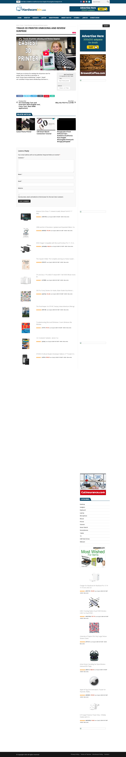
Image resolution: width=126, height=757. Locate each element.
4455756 (44, 216)
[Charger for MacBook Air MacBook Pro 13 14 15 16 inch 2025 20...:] (94, 577)
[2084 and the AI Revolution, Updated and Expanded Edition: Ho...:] (26, 233)
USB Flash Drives (85, 539)
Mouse (82, 519)
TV (81, 536)
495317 (87, 669)
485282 (44, 230)
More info (66, 216)
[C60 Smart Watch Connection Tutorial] (46, 124)
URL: (61, 78)
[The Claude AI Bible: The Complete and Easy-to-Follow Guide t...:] (26, 265)
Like (74, 32)
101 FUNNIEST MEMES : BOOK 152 (47, 338)
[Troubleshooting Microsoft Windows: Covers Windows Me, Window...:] (26, 328)
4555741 (88, 591)
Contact (106, 754)
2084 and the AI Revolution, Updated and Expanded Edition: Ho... (55, 227)
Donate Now (94, 18)
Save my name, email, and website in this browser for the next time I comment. (41, 197)
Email (20, 181)
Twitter (27, 96)
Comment (21, 158)
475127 (87, 642)
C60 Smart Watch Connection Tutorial (44, 133)
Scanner (82, 524)
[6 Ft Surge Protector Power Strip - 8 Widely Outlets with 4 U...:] (94, 707)
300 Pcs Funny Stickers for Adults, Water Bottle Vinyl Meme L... (55, 290)
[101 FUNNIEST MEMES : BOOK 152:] (26, 344)
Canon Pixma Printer (23, 132)
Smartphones (54, 18)
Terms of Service (86, 754)
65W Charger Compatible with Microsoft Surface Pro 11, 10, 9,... (55, 243)
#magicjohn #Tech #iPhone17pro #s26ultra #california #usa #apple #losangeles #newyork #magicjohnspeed (65, 137)
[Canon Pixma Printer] (25, 124)
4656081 (88, 695)
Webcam (82, 542)
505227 (44, 262)
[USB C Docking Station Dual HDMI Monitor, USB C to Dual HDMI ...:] (94, 603)
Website (20, 188)
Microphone (83, 516)
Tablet (82, 533)
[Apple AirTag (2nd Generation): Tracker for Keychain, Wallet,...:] (94, 681)
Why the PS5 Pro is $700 (64, 102)
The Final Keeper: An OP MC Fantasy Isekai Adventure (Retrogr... (55, 306)
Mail (53, 96)
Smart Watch (66, 18)
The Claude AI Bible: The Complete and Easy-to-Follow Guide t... (55, 259)
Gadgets (35, 18)
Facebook (20, 96)
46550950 (88, 720)
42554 (43, 357)
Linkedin (34, 96)
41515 (43, 327)
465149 (44, 310)
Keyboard (83, 510)
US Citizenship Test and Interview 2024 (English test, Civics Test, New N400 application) (29, 104)
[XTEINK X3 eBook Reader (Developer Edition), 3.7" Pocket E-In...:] (26, 360)
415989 (44, 280)
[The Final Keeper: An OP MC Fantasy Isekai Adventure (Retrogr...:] (26, 312)
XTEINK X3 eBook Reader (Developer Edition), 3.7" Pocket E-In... (55, 354)
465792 (44, 294)
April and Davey (68, 74)
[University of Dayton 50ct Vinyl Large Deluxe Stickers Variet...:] (94, 628)
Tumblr (41, 96)
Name (20, 174)
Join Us (85, 18)
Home (19, 18)
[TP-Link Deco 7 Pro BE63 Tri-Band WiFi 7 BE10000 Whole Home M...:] (26, 280)
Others (76, 18)
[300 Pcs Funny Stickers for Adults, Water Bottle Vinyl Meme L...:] (26, 296)
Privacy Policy (75, 754)
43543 (43, 341)
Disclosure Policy (97, 754)
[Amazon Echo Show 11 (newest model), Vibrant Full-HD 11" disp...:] (26, 217)
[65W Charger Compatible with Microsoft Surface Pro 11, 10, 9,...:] (26, 249)
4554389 (44, 246)
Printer (21, 25)
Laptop (43, 18)
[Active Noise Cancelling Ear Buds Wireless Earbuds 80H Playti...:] (94, 656)
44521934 (88, 616)
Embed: (60, 85)
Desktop (27, 18)
